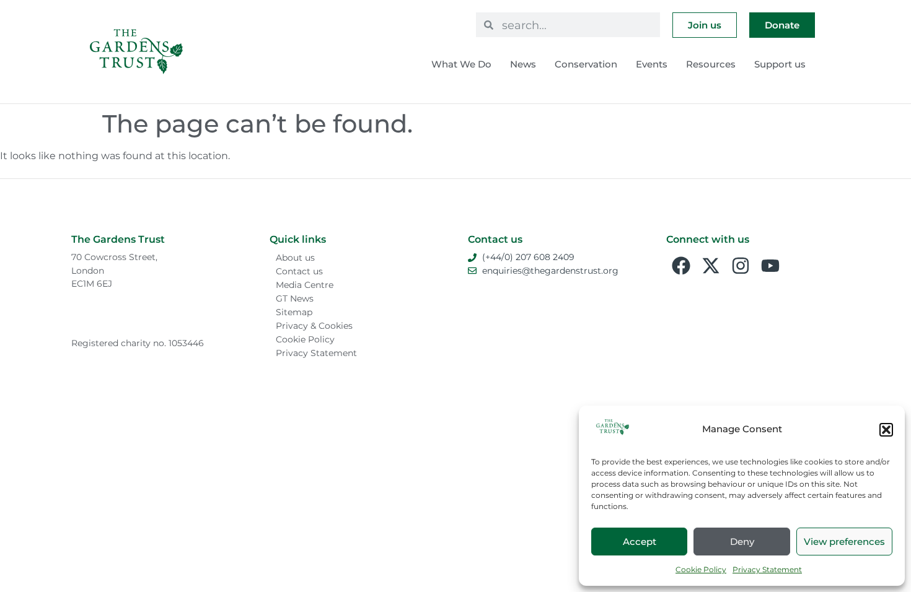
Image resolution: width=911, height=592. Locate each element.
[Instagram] (740, 266)
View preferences (844, 541)
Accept (639, 541)
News (523, 64)
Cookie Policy (701, 569)
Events (651, 64)
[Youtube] (770, 266)
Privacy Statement (767, 569)
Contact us (299, 271)
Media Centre (304, 284)
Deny (742, 541)
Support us (780, 64)
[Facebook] (681, 266)
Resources (711, 64)
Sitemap (294, 312)
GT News (295, 298)
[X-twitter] (711, 266)
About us (295, 257)
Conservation (586, 64)
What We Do (461, 64)
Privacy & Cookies (314, 325)
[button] (886, 430)
